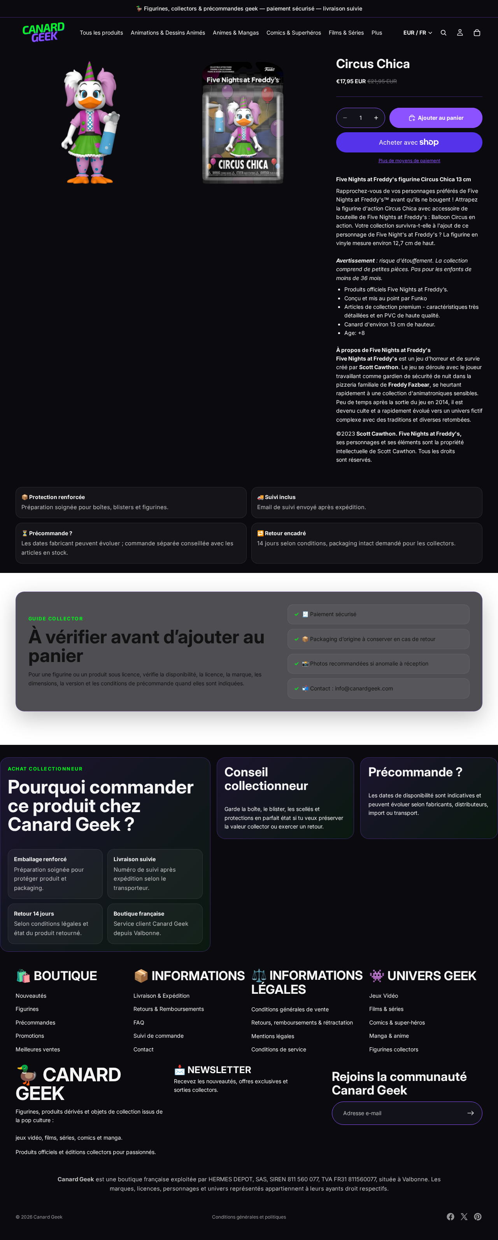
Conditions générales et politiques (249, 1217)
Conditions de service (278, 1049)
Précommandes (35, 1022)
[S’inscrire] (471, 1113)
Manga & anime (389, 1035)
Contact (143, 1049)
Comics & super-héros (397, 1022)
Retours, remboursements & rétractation (302, 1022)
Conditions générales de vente (290, 1009)
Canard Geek (48, 1217)
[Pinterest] (477, 1216)
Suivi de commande (158, 1035)
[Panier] (477, 32)
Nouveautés (31, 995)
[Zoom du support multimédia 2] (242, 122)
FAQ (138, 1022)
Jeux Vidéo (383, 995)
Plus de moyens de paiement (409, 160)
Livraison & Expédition (161, 995)
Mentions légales (272, 1036)
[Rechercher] (443, 32)
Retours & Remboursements (168, 1008)
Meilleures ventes (38, 1049)
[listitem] (377, 32)
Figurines (27, 1008)
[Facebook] (450, 1216)
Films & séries (386, 1008)
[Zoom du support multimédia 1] (91, 122)
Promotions (30, 1035)
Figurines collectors (393, 1049)
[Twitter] (464, 1216)
